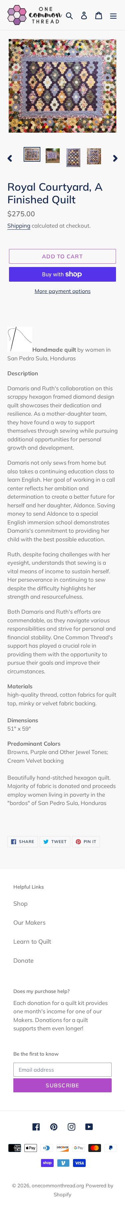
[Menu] (113, 15)
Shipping (18, 225)
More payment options (63, 291)
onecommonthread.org (58, 1185)
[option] (32, 154)
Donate (23, 960)
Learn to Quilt (32, 941)
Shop (20, 903)
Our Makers (29, 922)
